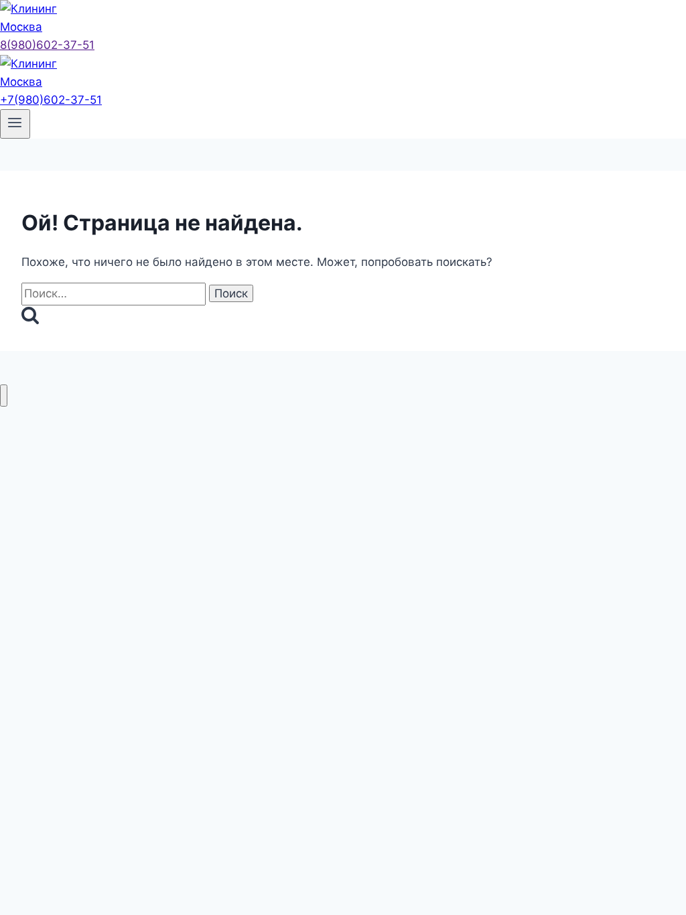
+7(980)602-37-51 (51, 100)
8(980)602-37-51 (47, 45)
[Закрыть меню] (3, 395)
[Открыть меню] (15, 124)
